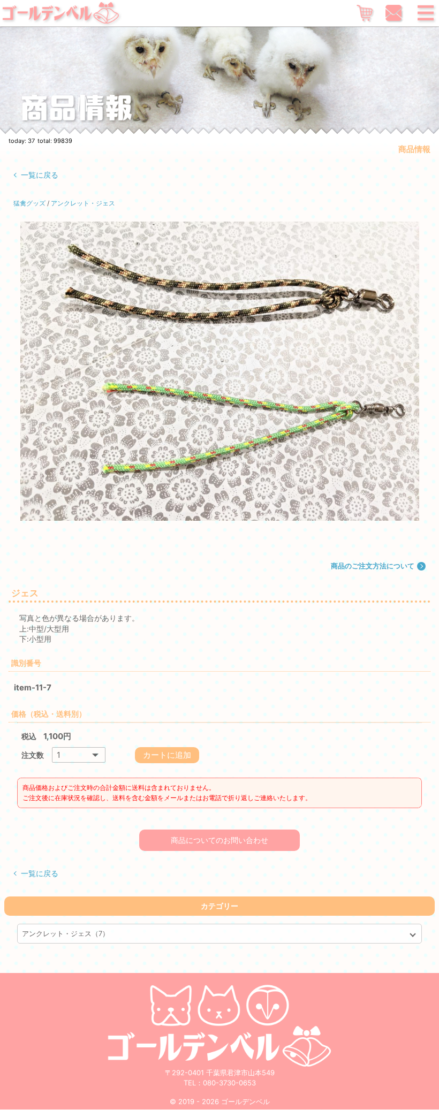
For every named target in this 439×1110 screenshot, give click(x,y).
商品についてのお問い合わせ (219, 840)
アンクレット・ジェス (83, 203)
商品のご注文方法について (372, 565)
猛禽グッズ (29, 203)
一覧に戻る (39, 175)
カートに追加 (167, 755)
